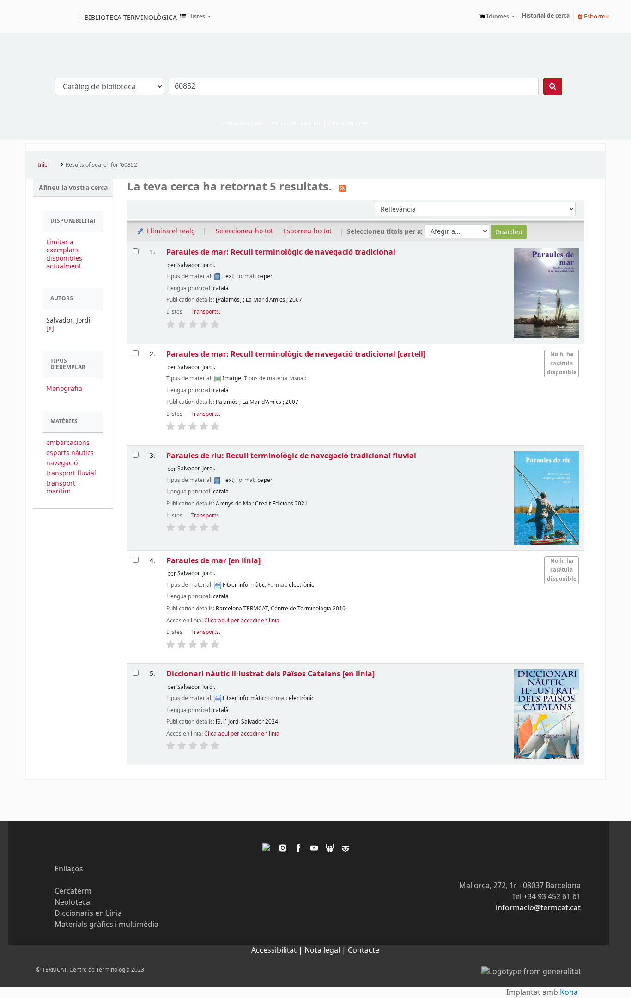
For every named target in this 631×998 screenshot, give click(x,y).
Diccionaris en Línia (88, 913)
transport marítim (60, 487)
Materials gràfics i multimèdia (106, 924)
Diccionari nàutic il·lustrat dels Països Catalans (270, 673)
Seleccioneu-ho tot (244, 231)
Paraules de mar (213, 560)
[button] (195, 16)
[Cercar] (552, 86)
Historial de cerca (546, 16)
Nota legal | (326, 950)
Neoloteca (72, 902)
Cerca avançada (242, 123)
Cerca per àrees (349, 123)
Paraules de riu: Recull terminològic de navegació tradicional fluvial (291, 455)
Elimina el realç (169, 231)
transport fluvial (71, 473)
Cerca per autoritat (296, 123)
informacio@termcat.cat (538, 907)
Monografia (64, 389)
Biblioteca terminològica (131, 17)
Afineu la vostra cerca (73, 188)
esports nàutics (70, 453)
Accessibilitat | (277, 950)
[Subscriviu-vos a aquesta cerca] (342, 187)
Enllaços (69, 869)
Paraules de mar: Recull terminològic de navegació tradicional (280, 252)
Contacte (363, 950)
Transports (205, 312)
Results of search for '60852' (102, 165)
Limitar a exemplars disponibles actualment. (64, 254)
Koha (569, 992)
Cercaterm (73, 891)
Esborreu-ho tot (307, 231)
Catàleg (35, 16)
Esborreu (595, 16)
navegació (62, 463)
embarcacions (68, 443)
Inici (43, 165)
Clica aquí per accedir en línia (241, 620)
